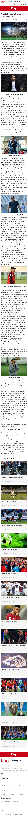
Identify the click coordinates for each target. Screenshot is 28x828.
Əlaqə (17, 801)
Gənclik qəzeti (23, 786)
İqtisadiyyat (4, 786)
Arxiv (4, 810)
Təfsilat (3, 794)
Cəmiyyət (3, 790)
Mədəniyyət (13, 782)
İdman (12, 786)
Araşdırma (13, 794)
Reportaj (21, 782)
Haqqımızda (6, 801)
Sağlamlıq (22, 794)
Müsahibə (12, 790)
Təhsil (21, 790)
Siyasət (3, 782)
